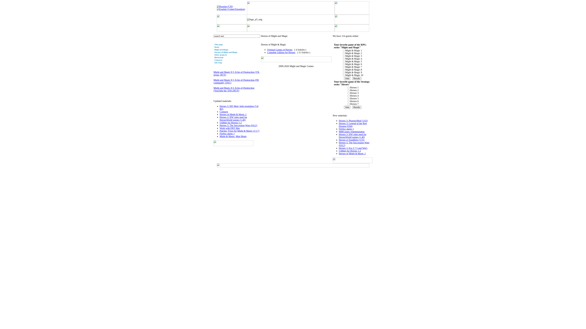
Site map (218, 63)
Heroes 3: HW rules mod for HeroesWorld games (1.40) (233, 118)
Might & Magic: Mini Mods (233, 136)
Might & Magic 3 (353, 56)
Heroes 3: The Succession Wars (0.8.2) (238, 125)
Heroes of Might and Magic (225, 52)
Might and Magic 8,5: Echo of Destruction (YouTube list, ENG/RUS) (233, 89)
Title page (218, 45)
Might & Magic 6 (353, 64)
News (216, 47)
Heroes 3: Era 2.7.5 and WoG (353, 148)
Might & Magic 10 (354, 75)
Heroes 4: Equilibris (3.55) (351, 140)
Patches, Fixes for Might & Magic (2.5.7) (239, 131)
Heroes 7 (354, 104)
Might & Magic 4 (353, 58)
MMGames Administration (352, 131)
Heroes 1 (354, 87)
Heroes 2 (354, 90)
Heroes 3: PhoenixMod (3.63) (353, 120)
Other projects (220, 55)
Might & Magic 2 (353, 53)
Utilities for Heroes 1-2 (231, 122)
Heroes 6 (354, 101)
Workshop (218, 58)
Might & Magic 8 (353, 69)
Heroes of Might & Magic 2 (233, 114)
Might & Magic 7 (353, 67)
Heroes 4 (354, 95)
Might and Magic (221, 50)
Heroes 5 (354, 98)
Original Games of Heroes (279, 49)
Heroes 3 (354, 93)
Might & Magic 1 (353, 50)
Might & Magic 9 (353, 72)
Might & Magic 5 (353, 61)
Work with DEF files (230, 128)
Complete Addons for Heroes (281, 52)
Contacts (218, 60)
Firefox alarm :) (227, 133)
